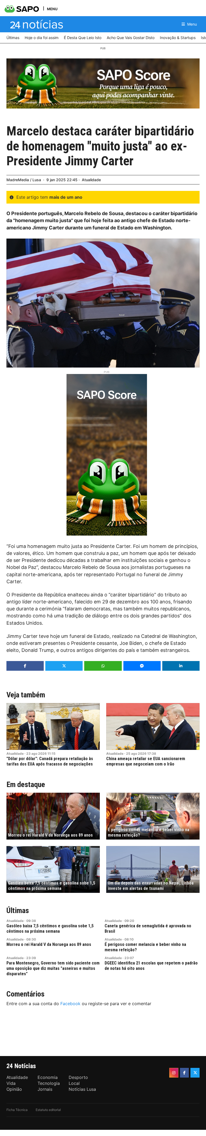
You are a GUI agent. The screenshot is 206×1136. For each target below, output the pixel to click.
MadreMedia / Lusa (23, 179)
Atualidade (91, 179)
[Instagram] (173, 1073)
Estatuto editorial (48, 1110)
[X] (195, 1073)
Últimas (17, 910)
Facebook (70, 1003)
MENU (52, 9)
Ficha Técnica (17, 1110)
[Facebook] (184, 1073)
